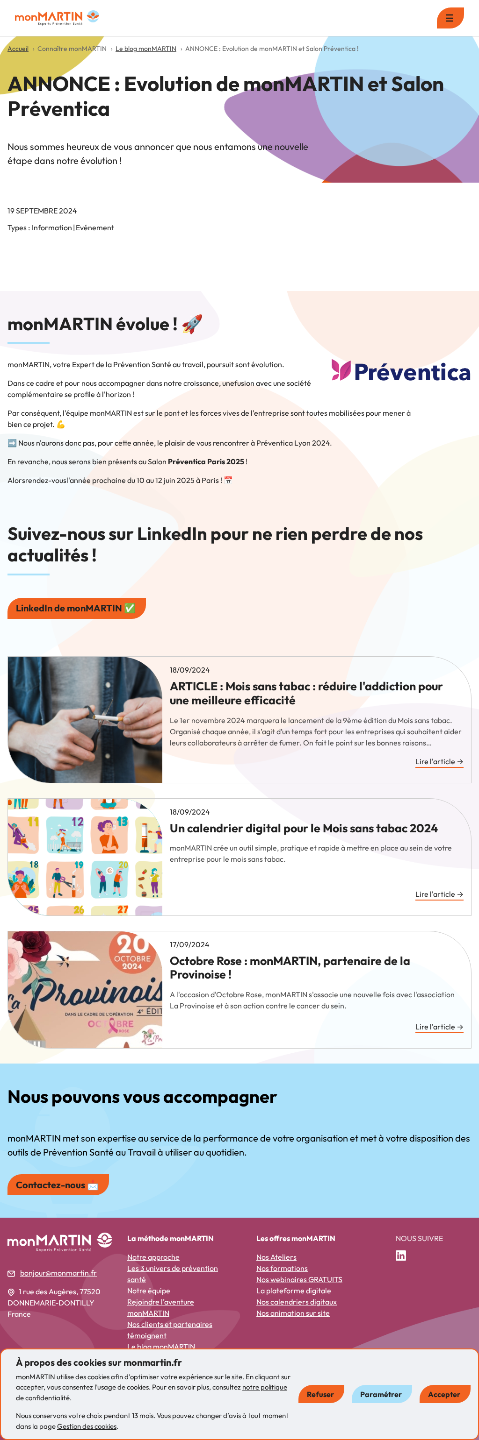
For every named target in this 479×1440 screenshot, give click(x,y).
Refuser (320, 1394)
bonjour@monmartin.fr (58, 1272)
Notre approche (153, 1257)
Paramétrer (381, 1394)
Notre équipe (148, 1290)
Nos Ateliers (276, 1257)
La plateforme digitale (293, 1290)
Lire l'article (439, 762)
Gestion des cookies (86, 1426)
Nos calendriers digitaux (296, 1301)
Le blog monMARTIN (161, 1346)
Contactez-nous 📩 (57, 1185)
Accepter (444, 1394)
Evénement (95, 227)
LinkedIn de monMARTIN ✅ (76, 608)
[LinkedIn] (405, 1256)
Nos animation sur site (293, 1313)
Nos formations (282, 1268)
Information (52, 227)
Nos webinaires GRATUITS (299, 1279)
